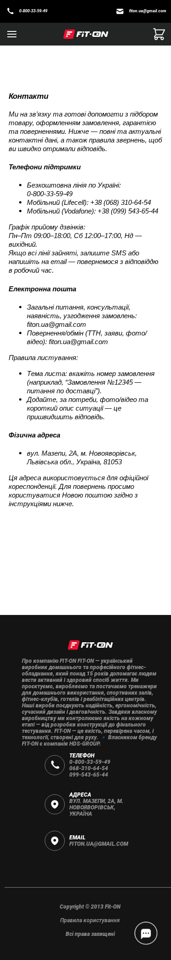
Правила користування (90, 920)
